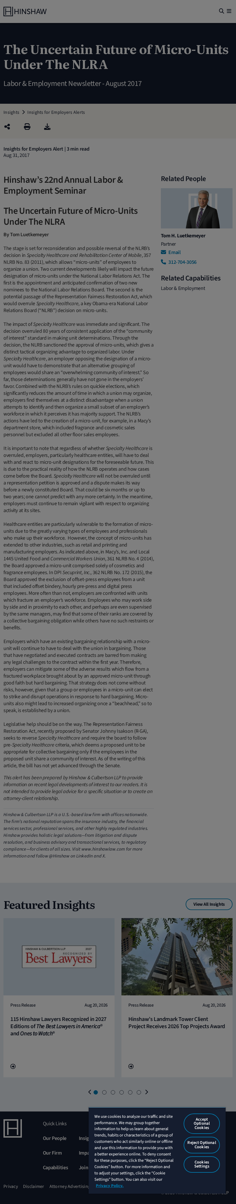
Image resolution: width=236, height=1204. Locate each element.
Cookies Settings (201, 1164)
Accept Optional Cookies (202, 1123)
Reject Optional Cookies (201, 1145)
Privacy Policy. (109, 1186)
